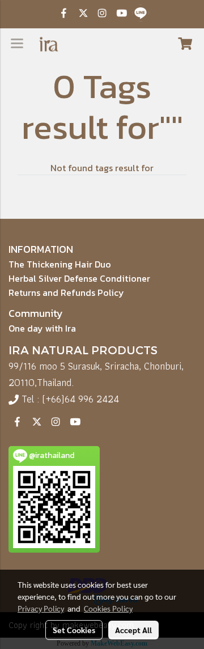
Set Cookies (74, 630)
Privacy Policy (41, 608)
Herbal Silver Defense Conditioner (79, 278)
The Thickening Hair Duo (59, 264)
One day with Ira (42, 328)
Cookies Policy (108, 608)
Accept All (133, 630)
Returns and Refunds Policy (66, 292)
